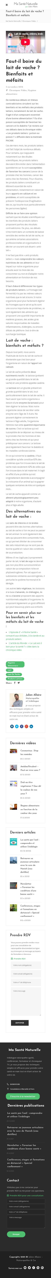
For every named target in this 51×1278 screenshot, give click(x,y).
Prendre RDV (19, 958)
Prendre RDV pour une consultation (26, 1195)
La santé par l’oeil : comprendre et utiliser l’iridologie (29, 843)
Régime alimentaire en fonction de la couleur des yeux (30, 809)
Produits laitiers (15, 679)
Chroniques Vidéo (29, 21)
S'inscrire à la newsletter (22, 1096)
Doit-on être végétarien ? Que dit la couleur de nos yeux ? (31, 788)
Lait (9, 670)
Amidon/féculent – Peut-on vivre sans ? (30, 768)
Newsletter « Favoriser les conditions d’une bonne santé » (28, 889)
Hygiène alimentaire (13, 664)
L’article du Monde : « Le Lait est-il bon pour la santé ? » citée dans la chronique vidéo (24, 646)
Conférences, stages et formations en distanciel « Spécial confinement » (30, 911)
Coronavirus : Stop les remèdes (29, 753)
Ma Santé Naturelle (13, 21)
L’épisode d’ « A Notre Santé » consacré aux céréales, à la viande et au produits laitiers (25, 636)
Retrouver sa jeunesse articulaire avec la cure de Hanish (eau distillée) (29, 865)
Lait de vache (14, 674)
